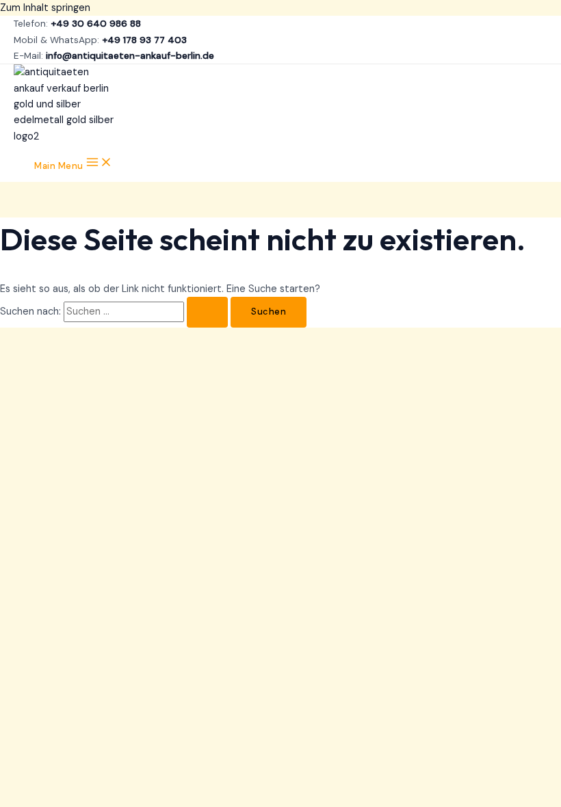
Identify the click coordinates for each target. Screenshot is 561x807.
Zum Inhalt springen (45, 7)
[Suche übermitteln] (207, 312)
